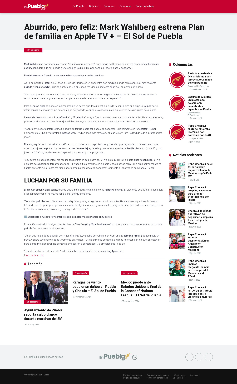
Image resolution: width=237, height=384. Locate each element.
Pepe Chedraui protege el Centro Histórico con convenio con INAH (199, 130)
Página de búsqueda (132, 378)
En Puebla (78, 6)
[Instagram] (209, 357)
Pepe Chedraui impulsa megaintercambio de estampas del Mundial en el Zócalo (198, 268)
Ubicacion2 (195, 375)
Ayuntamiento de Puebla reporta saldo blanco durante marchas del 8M (43, 314)
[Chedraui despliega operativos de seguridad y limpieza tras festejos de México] (177, 224)
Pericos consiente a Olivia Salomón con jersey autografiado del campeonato (200, 78)
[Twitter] (199, 357)
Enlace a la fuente (34, 255)
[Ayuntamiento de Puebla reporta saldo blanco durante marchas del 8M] (46, 287)
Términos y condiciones (158, 375)
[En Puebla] (36, 5)
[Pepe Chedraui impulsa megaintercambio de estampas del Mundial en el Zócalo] (177, 274)
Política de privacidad (132, 375)
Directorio (125, 6)
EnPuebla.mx (203, 86)
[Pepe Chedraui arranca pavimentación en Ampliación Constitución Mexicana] (177, 248)
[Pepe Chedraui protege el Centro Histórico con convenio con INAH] (177, 139)
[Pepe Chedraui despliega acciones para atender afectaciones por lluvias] (177, 201)
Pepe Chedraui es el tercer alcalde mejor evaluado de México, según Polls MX (200, 170)
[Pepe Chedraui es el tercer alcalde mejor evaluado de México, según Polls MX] (177, 177)
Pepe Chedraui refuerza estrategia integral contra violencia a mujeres (200, 292)
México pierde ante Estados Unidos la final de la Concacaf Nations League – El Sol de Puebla (141, 288)
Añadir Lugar (179, 375)
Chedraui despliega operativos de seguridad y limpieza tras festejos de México (200, 217)
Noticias (94, 6)
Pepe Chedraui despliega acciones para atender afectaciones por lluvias (200, 193)
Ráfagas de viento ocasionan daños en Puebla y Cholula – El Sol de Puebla (94, 286)
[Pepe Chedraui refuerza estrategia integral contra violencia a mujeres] (177, 301)
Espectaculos (194, 113)
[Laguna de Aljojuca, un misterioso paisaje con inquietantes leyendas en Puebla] (177, 110)
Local (190, 138)
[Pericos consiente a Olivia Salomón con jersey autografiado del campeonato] (177, 87)
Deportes (109, 6)
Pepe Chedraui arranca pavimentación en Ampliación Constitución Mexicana (198, 242)
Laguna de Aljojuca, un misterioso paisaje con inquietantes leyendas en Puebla (200, 103)
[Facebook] (189, 357)
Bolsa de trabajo (145, 6)
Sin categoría (33, 50)
